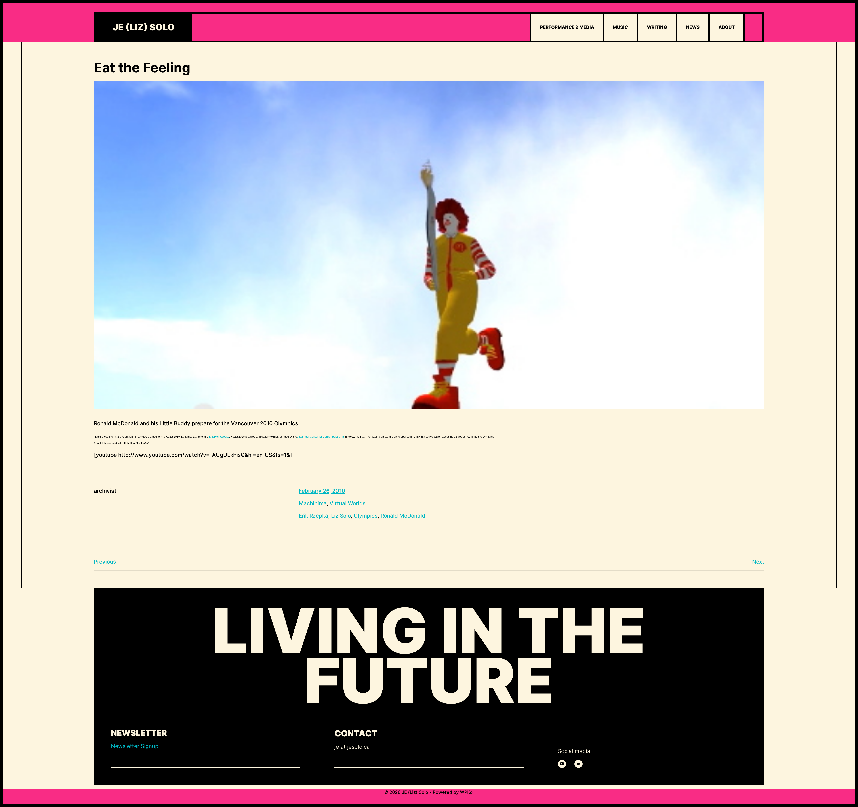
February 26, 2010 (322, 491)
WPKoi (467, 792)
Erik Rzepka (313, 515)
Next (758, 561)
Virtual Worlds (348, 503)
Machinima (313, 503)
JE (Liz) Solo (144, 27)
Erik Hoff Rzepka (219, 436)
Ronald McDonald (403, 515)
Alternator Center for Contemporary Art (320, 436)
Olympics (366, 515)
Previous (105, 561)
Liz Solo (341, 515)
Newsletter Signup (134, 746)
